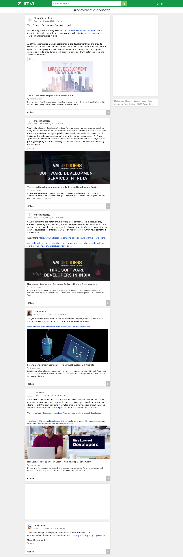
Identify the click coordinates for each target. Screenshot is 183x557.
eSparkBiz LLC (41, 525)
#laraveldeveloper (63, 326)
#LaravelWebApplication (38, 535)
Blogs (149, 101)
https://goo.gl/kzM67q (95, 535)
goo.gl (31, 543)
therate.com (84, 321)
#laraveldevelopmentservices (69, 243)
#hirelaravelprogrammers (73, 421)
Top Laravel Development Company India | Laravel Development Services (63, 187)
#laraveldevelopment (45, 326)
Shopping (128, 101)
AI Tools (125, 104)
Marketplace (119, 101)
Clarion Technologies (44, 18)
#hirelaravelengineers (95, 421)
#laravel (31, 326)
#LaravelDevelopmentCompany (64, 535)
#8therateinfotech (81, 326)
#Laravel (85, 49)
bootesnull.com (48, 407)
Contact (132, 104)
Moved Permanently (37, 540)
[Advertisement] (47, 501)
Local (144, 101)
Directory (137, 101)
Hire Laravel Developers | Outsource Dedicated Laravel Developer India (62, 284)
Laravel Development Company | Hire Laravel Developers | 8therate (60, 364)
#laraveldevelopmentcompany (41, 243)
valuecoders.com (37, 190)
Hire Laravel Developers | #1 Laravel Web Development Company (59, 461)
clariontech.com (36, 99)
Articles (117, 104)
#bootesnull (32, 421)
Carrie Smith (40, 312)
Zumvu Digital (148, 104)
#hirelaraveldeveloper (37, 245)
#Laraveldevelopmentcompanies (81, 30)
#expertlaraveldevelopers (60, 245)
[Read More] (108, 112)
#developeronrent (64, 423)
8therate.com (35, 368)
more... (32, 59)
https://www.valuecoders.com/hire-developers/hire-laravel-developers (72, 237)
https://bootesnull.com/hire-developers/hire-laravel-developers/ (72, 412)
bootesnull (39, 392)
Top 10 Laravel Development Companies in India (50, 95)
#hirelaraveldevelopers (94, 243)
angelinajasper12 (42, 121)
